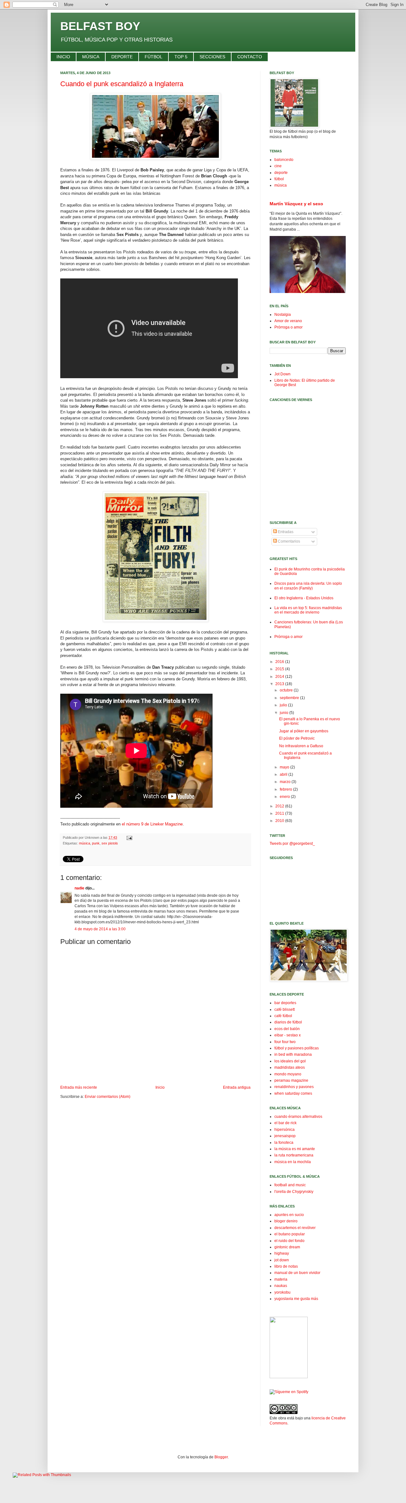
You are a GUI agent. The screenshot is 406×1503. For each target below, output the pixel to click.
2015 (280, 669)
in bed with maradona (293, 1054)
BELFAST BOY (100, 26)
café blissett (284, 1009)
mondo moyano (287, 1074)
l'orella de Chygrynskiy (293, 1191)
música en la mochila (292, 1162)
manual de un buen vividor (297, 1273)
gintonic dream (287, 1247)
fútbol (279, 179)
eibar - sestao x (287, 1035)
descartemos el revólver (295, 1228)
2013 (280, 684)
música (84, 843)
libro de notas (286, 1266)
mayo (285, 767)
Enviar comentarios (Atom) (107, 1096)
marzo (285, 782)
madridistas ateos (289, 1067)
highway (281, 1253)
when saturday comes (293, 1093)
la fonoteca (283, 1142)
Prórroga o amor (288, 327)
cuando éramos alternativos (298, 1116)
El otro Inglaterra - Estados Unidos (303, 598)
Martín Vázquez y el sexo (296, 203)
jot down (281, 1260)
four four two (285, 1042)
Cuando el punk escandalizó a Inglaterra (121, 84)
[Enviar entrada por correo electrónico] (128, 837)
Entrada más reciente (78, 1087)
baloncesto (283, 159)
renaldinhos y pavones (294, 1087)
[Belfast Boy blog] (289, 1377)
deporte (281, 172)
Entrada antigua (237, 1087)
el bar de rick (285, 1123)
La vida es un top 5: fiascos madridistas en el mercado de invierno (308, 610)
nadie (79, 888)
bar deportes (285, 1003)
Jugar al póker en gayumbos (303, 731)
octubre (287, 690)
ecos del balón (287, 1029)
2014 (280, 676)
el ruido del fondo (289, 1241)
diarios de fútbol (288, 1022)
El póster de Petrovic (297, 738)
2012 (280, 806)
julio (284, 705)
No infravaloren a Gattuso (301, 746)
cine (278, 166)
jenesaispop (285, 1136)
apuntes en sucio (289, 1215)
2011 (280, 813)
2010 (280, 820)
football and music (290, 1185)
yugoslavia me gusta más (296, 1298)
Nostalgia (282, 314)
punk (96, 843)
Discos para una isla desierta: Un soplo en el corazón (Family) (308, 585)
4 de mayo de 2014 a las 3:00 (100, 929)
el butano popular (289, 1234)
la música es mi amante (294, 1149)
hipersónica (284, 1129)
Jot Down (282, 374)
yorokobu (282, 1292)
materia (280, 1279)
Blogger (221, 1457)
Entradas (285, 532)
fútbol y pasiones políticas (296, 1048)
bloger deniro (286, 1221)
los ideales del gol (290, 1061)
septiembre (290, 698)
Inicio (160, 1087)
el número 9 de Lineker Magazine (152, 824)
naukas (280, 1285)
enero (285, 796)
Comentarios (288, 541)
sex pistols (110, 843)
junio (284, 712)
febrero (286, 789)
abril (284, 774)
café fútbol (283, 1016)
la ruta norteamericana (293, 1155)
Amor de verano (288, 321)
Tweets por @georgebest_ (292, 843)
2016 (280, 661)
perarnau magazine (291, 1080)
